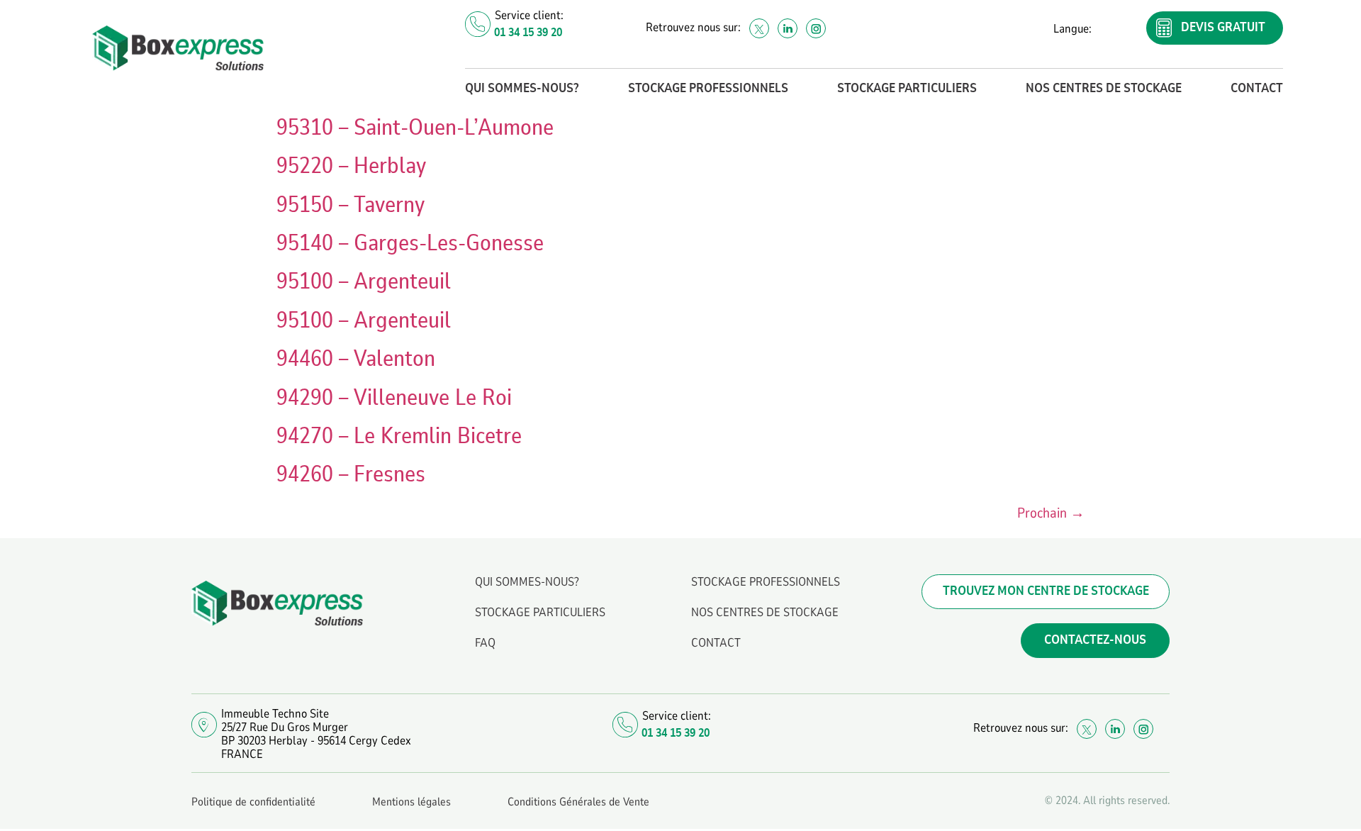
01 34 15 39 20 (528, 32)
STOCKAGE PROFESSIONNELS (708, 88)
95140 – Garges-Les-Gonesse (410, 243)
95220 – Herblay (351, 166)
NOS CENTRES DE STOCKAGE (1104, 88)
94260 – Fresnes (350, 474)
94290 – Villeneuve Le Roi (394, 397)
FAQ (485, 643)
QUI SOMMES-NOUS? (521, 88)
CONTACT (1257, 88)
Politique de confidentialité (253, 802)
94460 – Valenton (355, 358)
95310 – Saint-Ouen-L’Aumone (415, 127)
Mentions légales (411, 802)
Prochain (1051, 513)
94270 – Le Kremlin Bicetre (399, 436)
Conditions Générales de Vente (578, 802)
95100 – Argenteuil (363, 281)
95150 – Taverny (350, 205)
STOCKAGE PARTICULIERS (907, 88)
